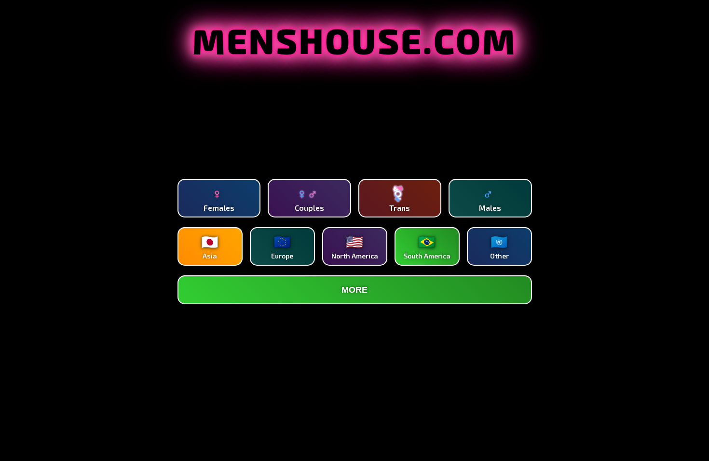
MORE (354, 290)
